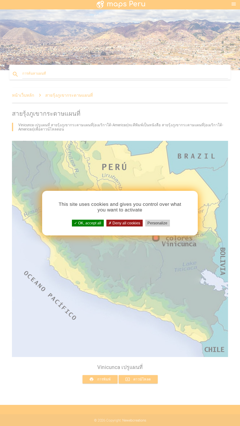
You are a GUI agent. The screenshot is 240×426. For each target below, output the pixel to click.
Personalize (157, 223)
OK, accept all (89, 223)
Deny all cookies (126, 223)
